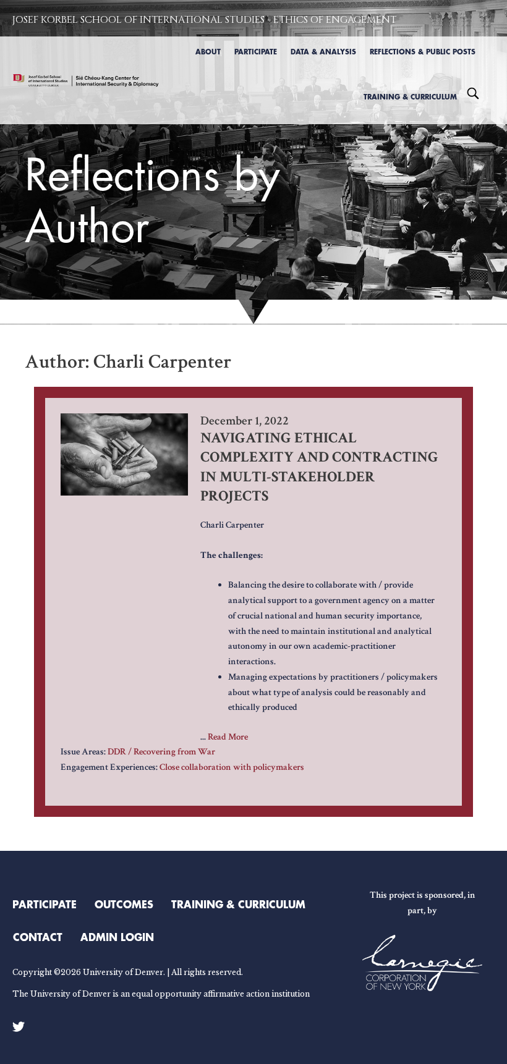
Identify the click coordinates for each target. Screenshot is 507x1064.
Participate (44, 904)
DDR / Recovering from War (161, 752)
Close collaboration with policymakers (232, 767)
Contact (37, 937)
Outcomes (124, 904)
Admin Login (117, 937)
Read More (228, 737)
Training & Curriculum (238, 904)
